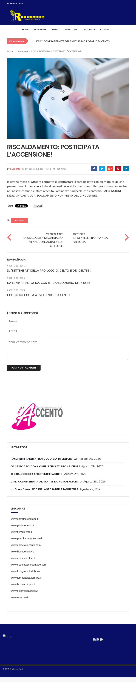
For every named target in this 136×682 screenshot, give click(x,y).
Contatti (105, 29)
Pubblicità (71, 29)
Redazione (40, 29)
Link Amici (89, 29)
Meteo (55, 29)
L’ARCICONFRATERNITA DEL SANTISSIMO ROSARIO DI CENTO (73, 41)
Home (25, 29)
